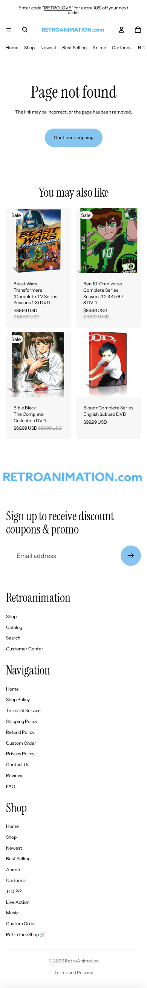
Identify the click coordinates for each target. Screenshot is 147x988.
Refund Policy (20, 732)
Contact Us (17, 764)
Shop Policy (18, 699)
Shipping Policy (21, 721)
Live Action (17, 902)
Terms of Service (23, 710)
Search (13, 638)
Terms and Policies (73, 972)
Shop (29, 47)
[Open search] (25, 29)
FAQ (10, 786)
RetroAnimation (82, 961)
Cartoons (122, 47)
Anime (99, 47)
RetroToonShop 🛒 (25, 934)
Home (12, 47)
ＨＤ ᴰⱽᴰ (13, 891)
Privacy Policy (20, 753)
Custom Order (21, 743)
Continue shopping (73, 137)
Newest (48, 47)
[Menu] (8, 29)
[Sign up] (131, 556)
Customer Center (24, 649)
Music (12, 912)
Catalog (14, 627)
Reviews (14, 775)
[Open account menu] (121, 29)
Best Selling (74, 47)
